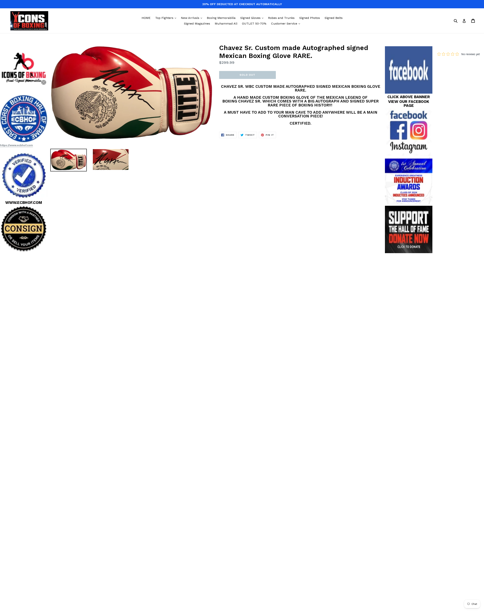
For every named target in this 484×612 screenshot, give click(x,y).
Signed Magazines (197, 23)
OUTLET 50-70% (254, 23)
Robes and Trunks (281, 18)
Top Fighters (166, 18)
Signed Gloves (252, 18)
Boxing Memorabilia (221, 18)
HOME (146, 18)
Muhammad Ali (226, 23)
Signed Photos (309, 18)
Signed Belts (334, 18)
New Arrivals (192, 18)
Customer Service (286, 23)
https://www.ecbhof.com (16, 145)
